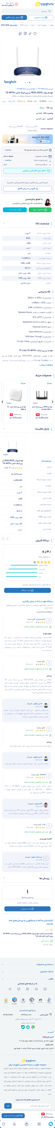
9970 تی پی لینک (32, 127)
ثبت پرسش (26, 909)
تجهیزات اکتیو (42, 25)
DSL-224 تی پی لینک (16, 127)
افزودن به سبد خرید (12, 1115)
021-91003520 (8, 1015)
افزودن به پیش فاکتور (26, 188)
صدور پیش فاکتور (13, 17)
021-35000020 (26, 1015)
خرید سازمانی (39, 17)
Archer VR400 (33, 131)
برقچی (52, 25)
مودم (32, 25)
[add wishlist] (35, 33)
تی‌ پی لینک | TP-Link (44, 89)
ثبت (7, 1106)
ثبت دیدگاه (26, 590)
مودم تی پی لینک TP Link (26, 89)
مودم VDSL (24, 25)
